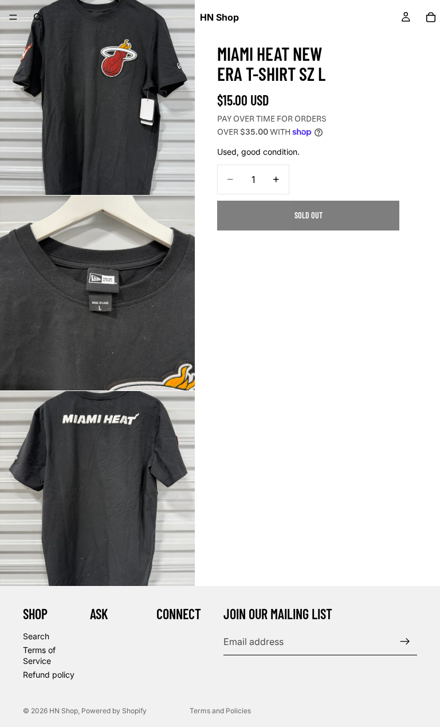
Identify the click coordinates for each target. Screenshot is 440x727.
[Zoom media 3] (97, 488)
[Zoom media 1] (97, 97)
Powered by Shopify (114, 710)
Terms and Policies (220, 710)
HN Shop (63, 710)
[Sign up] (405, 642)
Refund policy (48, 674)
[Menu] (13, 17)
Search (36, 636)
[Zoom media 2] (97, 293)
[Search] (37, 17)
